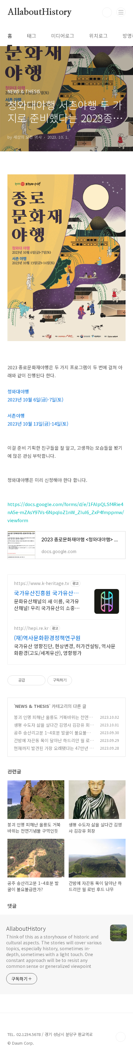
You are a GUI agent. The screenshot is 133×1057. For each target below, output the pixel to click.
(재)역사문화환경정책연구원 (47, 637)
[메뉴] (121, 12)
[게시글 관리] (38, 680)
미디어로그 (62, 35)
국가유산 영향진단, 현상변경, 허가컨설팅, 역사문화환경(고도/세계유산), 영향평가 (64, 649)
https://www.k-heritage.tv (41, 583)
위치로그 (98, 35)
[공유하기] (31, 680)
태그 (31, 35)
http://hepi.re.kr (31, 628)
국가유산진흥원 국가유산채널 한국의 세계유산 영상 (46, 592)
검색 (107, 12)
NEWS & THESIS (32, 706)
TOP (121, 1037)
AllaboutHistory (39, 12)
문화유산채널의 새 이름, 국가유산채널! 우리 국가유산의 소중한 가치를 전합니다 (46, 604)
